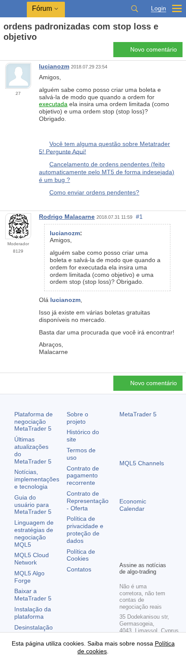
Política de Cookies (81, 555)
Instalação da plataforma (32, 613)
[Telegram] (138, 539)
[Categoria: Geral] (16, 52)
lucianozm (54, 66)
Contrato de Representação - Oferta (88, 501)
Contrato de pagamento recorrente (83, 476)
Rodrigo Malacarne (67, 216)
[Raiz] (6, 52)
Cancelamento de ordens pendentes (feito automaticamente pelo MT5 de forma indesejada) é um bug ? (106, 172)
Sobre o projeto (77, 418)
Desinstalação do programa (33, 631)
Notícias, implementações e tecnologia (36, 479)
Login (158, 8)
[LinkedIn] (124, 553)
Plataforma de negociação (33, 421)
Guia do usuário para (32, 505)
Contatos (79, 569)
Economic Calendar (132, 505)
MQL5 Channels (141, 463)
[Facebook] (124, 539)
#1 (139, 216)
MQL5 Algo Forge (29, 577)
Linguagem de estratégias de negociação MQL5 (34, 533)
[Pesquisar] (134, 8)
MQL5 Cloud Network (31, 559)
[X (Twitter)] (152, 539)
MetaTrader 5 (138, 414)
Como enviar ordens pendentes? (94, 192)
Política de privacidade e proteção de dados (85, 529)
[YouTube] (166, 539)
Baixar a (32, 594)
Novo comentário (153, 49)
